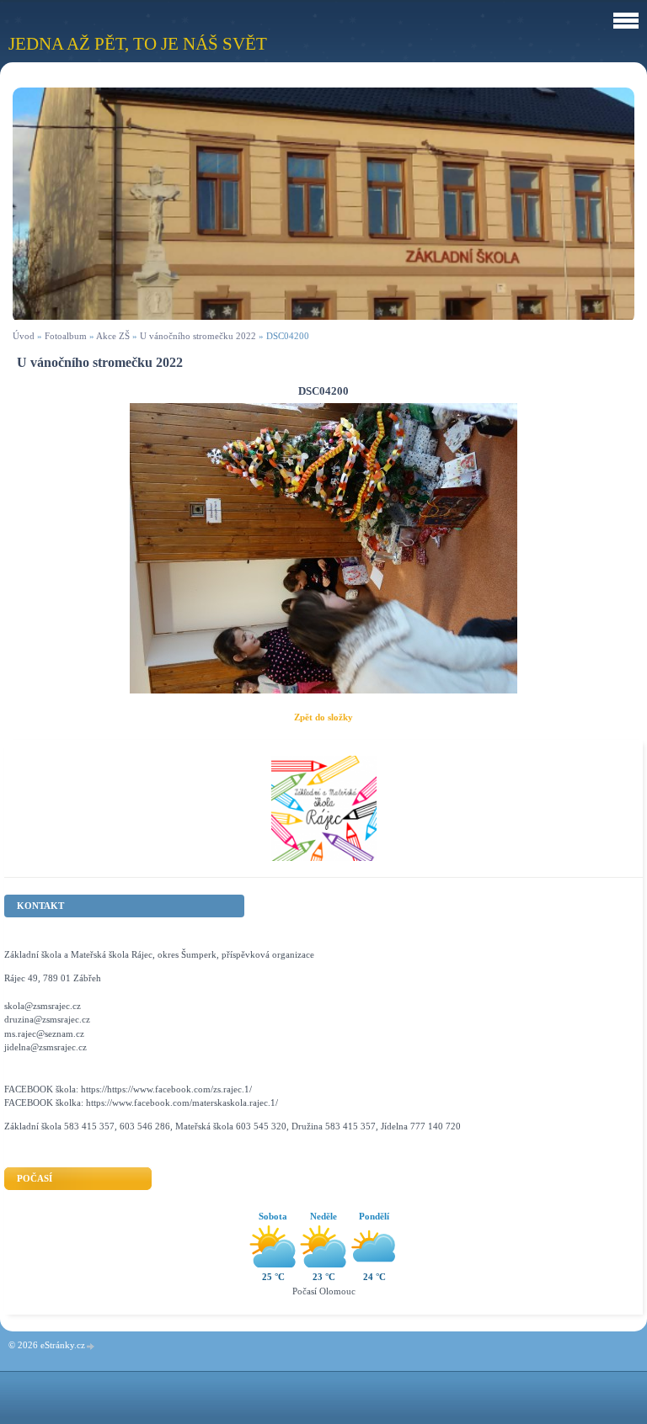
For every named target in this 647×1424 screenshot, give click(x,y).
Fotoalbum (66, 336)
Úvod (24, 336)
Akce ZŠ (113, 336)
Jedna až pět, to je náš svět (137, 43)
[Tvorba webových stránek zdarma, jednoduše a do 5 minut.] (91, 1346)
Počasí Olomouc (324, 1291)
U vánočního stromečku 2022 (198, 336)
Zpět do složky (323, 717)
